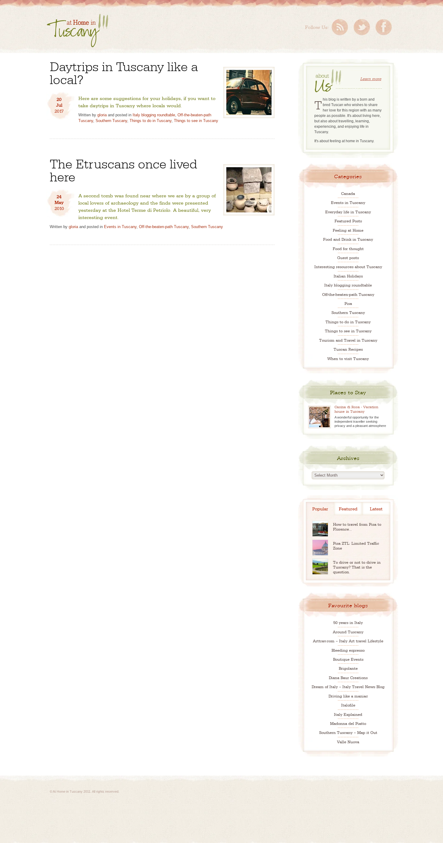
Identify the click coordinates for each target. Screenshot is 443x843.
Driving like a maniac (348, 696)
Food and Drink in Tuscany (348, 239)
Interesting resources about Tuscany (348, 266)
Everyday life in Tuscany (348, 211)
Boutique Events (348, 659)
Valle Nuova (348, 741)
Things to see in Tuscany (196, 120)
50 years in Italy (348, 622)
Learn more (370, 78)
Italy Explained (348, 714)
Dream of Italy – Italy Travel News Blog (348, 686)
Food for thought (348, 248)
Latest (376, 508)
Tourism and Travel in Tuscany (348, 340)
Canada (348, 193)
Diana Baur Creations (348, 677)
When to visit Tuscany (348, 358)
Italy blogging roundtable (154, 115)
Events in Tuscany (120, 226)
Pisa (348, 303)
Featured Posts (348, 220)
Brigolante (348, 668)
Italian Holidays (348, 276)
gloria (102, 115)
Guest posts (348, 257)
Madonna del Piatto (348, 723)
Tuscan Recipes (348, 349)
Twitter (361, 27)
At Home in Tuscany (77, 30)
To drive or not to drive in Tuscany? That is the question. (357, 567)
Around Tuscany (348, 631)
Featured (348, 508)
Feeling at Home (348, 230)
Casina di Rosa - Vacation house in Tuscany (356, 409)
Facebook (383, 27)
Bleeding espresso (348, 650)
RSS (339, 27)
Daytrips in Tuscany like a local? (124, 72)
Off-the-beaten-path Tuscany (164, 226)
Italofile (348, 705)
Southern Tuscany (111, 120)
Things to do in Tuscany (150, 120)
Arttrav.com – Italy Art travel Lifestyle (348, 640)
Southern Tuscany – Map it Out (348, 732)
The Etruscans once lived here (123, 169)
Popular (320, 508)
